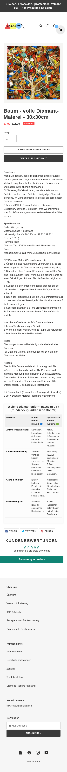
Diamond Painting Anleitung (21, 685)
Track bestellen (15, 677)
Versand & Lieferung (17, 603)
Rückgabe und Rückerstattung (23, 620)
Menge (7, 132)
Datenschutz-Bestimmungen (22, 629)
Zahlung (11, 668)
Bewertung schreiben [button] (32, 559)
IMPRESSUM (14, 612)
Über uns (11, 594)
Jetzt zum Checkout (33, 158)
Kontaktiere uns (15, 651)
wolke (37, 761)
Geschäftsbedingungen (19, 660)
